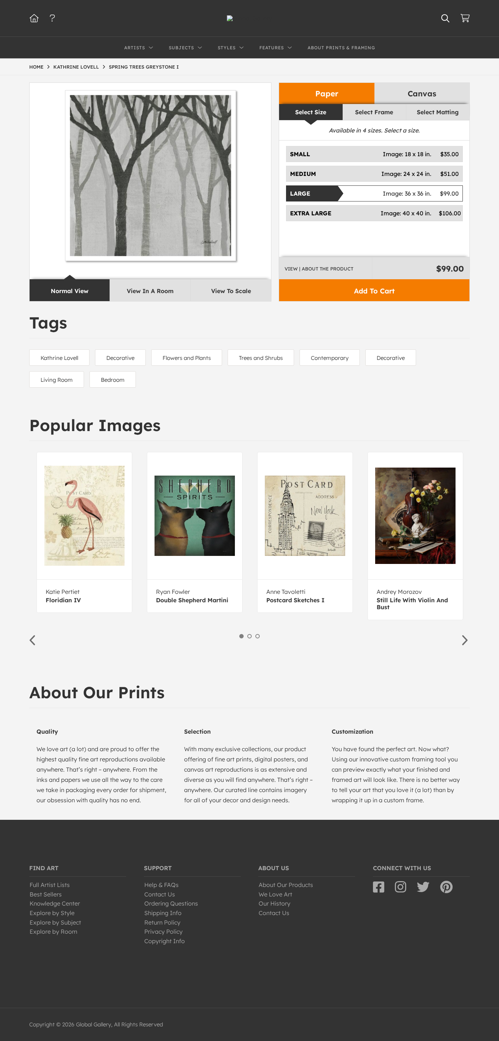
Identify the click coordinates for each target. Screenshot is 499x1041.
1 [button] (241, 636)
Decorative (120, 357)
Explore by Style (52, 913)
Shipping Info (163, 913)
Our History (274, 903)
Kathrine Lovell (59, 357)
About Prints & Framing (341, 47)
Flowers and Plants (187, 357)
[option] (84, 532)
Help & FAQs (161, 884)
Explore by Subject (55, 922)
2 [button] (249, 636)
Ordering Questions (171, 903)
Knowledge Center (55, 903)
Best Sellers (46, 894)
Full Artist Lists (50, 884)
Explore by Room (53, 931)
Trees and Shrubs (261, 357)
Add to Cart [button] (374, 291)
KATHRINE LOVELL (76, 67)
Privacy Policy (163, 931)
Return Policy (162, 922)
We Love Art (275, 894)
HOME (36, 67)
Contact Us (159, 894)
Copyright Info (164, 941)
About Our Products (286, 884)
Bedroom (113, 379)
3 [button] (257, 636)
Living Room (57, 379)
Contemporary (329, 357)
